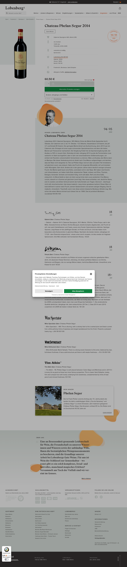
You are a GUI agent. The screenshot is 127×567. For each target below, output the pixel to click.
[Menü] (10, 547)
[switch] (7, 559)
